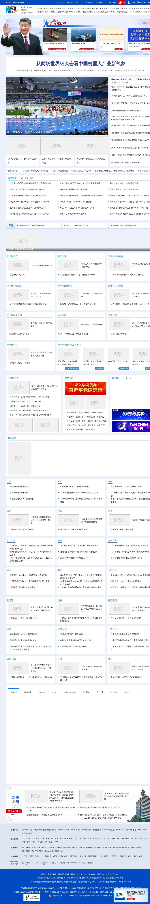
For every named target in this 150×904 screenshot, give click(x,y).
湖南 (94, 838)
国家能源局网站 (136, 847)
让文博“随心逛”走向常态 (19, 334)
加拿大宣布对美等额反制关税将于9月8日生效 (130, 148)
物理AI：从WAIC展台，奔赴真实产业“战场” (78, 304)
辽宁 (42, 838)
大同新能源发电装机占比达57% (22, 640)
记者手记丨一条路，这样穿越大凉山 (25, 406)
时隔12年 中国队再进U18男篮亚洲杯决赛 (77, 208)
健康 (121, 8)
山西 (38, 838)
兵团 (46, 842)
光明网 (106, 856)
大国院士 (100, 417)
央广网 (99, 856)
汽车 (43, 12)
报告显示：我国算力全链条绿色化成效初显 (27, 189)
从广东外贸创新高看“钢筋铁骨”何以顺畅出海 (27, 304)
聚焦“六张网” (84, 412)
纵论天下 (70, 429)
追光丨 (12, 401)
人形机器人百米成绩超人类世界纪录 (129, 70)
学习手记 (118, 49)
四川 (117, 838)
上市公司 (144, 12)
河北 (33, 838)
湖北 (89, 838)
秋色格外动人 (126, 133)
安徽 (66, 838)
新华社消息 (71, 425)
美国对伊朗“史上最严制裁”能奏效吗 (34, 410)
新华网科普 (12, 345)
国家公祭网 (116, 847)
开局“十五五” (72, 412)
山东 (80, 838)
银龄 (84, 12)
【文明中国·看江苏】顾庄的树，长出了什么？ (79, 545)
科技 (97, 8)
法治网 (139, 856)
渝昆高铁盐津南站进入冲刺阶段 (20, 249)
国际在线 (38, 856)
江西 (75, 838)
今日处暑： (116, 133)
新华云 (94, 882)
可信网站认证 (107, 895)
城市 (95, 12)
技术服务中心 (86, 882)
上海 (52, 838)
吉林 (47, 838)
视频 (133, 8)
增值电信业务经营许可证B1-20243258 (62, 888)
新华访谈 (62, 256)
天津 (28, 838)
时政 (51, 8)
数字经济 (64, 12)
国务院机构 (44, 863)
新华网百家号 (142, 830)
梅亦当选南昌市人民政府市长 (21, 499)
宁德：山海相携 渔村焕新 (35, 195)
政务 (141, 8)
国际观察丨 (14, 410)
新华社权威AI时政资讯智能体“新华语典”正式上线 (100, 807)
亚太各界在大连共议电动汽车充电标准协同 (27, 208)
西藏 (131, 838)
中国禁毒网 (39, 851)
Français (41, 691)
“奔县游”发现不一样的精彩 (41, 265)
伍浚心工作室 (124, 368)
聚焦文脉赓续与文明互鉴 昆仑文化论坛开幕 (44, 815)
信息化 (58, 12)
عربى (54, 691)
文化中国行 (80, 417)
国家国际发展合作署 (63, 847)
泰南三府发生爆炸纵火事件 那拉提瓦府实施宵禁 (130, 195)
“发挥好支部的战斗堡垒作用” (54, 43)
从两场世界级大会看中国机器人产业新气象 (80, 63)
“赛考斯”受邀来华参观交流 (21, 214)
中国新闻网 (122, 856)
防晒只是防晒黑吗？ (119, 334)
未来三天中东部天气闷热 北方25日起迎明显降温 (80, 183)
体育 (109, 8)
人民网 (24, 856)
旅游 (99, 12)
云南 (127, 838)
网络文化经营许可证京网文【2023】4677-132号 (31, 892)
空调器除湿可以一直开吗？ (20, 363)
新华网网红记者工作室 (68, 345)
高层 (47, 8)
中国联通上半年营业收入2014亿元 (23, 618)
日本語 (86, 691)
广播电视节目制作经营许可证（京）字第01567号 (94, 888)
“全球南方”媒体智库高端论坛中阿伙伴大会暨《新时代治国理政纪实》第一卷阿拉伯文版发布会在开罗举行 (62, 796)
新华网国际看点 (115, 256)
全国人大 (35, 863)
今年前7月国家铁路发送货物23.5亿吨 (75, 640)
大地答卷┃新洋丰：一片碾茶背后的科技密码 (28, 575)
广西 (103, 838)
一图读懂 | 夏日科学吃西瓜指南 (22, 587)
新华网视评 (12, 256)
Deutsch (113, 691)
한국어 (100, 691)
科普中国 (125, 847)
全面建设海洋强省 (78, 43)
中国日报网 (47, 856)
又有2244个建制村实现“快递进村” (74, 558)
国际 (59, 8)
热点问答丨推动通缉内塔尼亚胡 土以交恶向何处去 (31, 415)
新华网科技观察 (65, 286)
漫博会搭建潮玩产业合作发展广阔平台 (127, 558)
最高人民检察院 (87, 863)
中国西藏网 (92, 856)
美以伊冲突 (90, 429)
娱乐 (114, 12)
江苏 (56, 838)
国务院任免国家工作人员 (19, 486)
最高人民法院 (75, 863)
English (14, 691)
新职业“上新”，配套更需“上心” (125, 225)
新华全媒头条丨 (38, 386)
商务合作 (77, 882)
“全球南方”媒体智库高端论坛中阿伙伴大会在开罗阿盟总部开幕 (117, 796)
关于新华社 (59, 2)
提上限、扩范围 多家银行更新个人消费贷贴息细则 (31, 183)
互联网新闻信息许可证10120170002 (34, 888)
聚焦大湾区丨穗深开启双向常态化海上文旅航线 (29, 202)
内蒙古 (34, 842)
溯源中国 (89, 12)
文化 (113, 8)
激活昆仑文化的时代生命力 (77, 225)
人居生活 (52, 12)
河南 (84, 838)
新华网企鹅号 (27, 833)
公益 (126, 12)
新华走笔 (91, 425)
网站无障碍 (112, 2)
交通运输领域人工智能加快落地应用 (126, 486)
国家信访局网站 (28, 851)
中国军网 (113, 856)
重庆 (113, 838)
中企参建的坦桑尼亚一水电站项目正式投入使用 (114, 171)
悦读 (122, 12)
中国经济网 (72, 856)
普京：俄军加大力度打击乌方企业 (124, 189)
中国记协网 (107, 847)
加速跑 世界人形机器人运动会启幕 (98, 70)
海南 (108, 838)
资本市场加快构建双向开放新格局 (125, 634)
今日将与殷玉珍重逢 (40, 214)
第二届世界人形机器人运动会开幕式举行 (30, 132)
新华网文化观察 (115, 286)
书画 (117, 8)
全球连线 (88, 8)
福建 (70, 838)
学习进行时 (41, 8)
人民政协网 (132, 856)
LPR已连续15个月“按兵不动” (21, 529)
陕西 (136, 838)
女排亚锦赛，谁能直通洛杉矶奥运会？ (127, 677)
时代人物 (91, 417)
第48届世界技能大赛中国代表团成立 (126, 110)
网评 (67, 8)
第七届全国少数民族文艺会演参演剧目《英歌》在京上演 (41, 668)
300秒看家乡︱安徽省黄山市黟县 (74, 646)
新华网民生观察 (14, 315)
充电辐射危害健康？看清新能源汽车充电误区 (79, 552)
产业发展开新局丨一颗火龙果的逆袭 (126, 618)
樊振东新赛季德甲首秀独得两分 (73, 214)
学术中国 (72, 12)
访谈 (129, 8)
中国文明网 (36, 847)
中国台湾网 (82, 856)
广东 (99, 838)
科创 (101, 8)
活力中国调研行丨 (17, 195)
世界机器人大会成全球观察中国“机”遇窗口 (34, 70)
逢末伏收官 (137, 133)
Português (128, 691)
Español (27, 691)
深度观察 (12, 378)
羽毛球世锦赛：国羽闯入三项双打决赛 (76, 202)
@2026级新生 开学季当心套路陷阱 (74, 334)
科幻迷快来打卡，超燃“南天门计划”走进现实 (129, 545)
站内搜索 (142, 2)
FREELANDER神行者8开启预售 (73, 529)
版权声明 (63, 882)
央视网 (54, 856)
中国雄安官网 (77, 847)
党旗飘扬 (70, 417)
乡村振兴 (79, 12)
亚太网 (137, 12)
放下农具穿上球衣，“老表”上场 (28, 401)
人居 (60, 599)
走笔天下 (101, 425)
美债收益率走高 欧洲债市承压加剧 (124, 183)
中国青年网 (63, 856)
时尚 (118, 12)
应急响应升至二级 (126, 119)
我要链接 (56, 882)
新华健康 (112, 315)
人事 (55, 8)
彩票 (110, 12)
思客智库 (81, 8)
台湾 (75, 8)
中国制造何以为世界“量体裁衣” (32, 225)
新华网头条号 (131, 830)
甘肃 (141, 838)
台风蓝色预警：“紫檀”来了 (128, 116)
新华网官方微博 (63, 830)
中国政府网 (26, 847)
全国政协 (52, 863)
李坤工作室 (99, 368)
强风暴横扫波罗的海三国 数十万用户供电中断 (129, 208)
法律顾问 (70, 882)
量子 (105, 8)
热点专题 (69, 378)
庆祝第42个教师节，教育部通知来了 (75, 486)
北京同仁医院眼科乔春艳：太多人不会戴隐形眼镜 (80, 587)
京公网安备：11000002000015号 (65, 895)
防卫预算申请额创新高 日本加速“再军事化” (128, 275)
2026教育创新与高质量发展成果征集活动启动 (79, 492)
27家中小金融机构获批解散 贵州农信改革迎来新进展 (41, 520)
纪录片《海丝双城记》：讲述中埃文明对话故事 (71, 171)
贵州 (122, 838)
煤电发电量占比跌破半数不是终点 (23, 634)
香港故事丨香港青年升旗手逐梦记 (74, 189)
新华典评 (82, 425)
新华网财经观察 (14, 286)
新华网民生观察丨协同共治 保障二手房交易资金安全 (91, 609)
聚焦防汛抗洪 (100, 421)
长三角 (56, 842)
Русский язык (70, 691)
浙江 (61, 838)
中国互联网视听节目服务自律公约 (90, 895)
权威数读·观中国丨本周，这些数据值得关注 (129, 96)
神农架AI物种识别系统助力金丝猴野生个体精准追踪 (81, 195)
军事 (125, 8)
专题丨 (114, 116)
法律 (145, 8)
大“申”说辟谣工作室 (72, 368)
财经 (63, 8)
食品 (46, 12)
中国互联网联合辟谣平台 (92, 847)
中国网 (31, 856)
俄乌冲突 (80, 429)
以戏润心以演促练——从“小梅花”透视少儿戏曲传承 (30, 677)
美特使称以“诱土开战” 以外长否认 (125, 162)
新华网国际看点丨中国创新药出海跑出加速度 (130, 140)
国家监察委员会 (63, 863)
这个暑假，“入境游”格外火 (92, 324)
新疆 (28, 842)
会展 (106, 12)
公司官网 (24, 10)
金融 (39, 12)
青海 (145, 838)
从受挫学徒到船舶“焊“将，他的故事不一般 (77, 275)
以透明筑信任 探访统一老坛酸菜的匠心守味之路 (29, 581)
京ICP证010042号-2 (85, 892)
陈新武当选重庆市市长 (18, 492)
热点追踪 (62, 315)
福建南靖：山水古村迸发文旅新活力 (126, 581)
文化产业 (112, 540)
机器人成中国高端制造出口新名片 (68, 70)
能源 (103, 12)
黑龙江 (40, 842)
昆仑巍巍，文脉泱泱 (17, 275)
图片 (137, 8)
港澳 (71, 8)
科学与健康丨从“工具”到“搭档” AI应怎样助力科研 (30, 397)
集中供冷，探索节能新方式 (122, 529)
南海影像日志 (87, 421)
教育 (94, 8)
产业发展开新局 (73, 421)
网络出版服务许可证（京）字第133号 (63, 892)
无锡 (50, 842)
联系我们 (49, 882)
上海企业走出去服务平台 (54, 851)
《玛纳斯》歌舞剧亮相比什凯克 (35, 171)
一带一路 (131, 12)
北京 (24, 838)
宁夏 (24, 842)
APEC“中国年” (98, 412)
